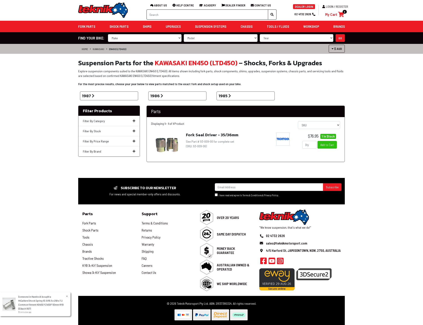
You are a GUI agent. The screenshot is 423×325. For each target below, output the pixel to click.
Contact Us (149, 272)
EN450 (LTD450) (117, 48)
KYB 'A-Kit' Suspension (97, 265)
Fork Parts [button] (86, 26)
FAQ (144, 258)
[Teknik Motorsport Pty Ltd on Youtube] (272, 262)
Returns (147, 230)
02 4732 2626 (302, 14)
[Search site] (272, 14)
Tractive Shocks (93, 258)
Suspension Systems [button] (210, 26)
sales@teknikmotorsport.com (286, 243)
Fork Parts (89, 223)
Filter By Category (94, 121)
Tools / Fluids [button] (278, 26)
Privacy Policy (271, 195)
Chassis (87, 244)
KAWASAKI (98, 48)
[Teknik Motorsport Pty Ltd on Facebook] (263, 262)
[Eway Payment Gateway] (277, 279)
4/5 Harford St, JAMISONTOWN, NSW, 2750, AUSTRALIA (303, 250)
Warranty (148, 244)
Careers (147, 265)
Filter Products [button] (97, 110)
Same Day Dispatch (231, 234)
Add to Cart (327, 145)
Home (85, 48)
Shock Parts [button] (118, 26)
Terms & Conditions (252, 195)
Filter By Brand (92, 151)
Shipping (148, 251)
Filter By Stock (92, 131)
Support (150, 214)
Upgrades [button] (173, 26)
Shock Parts (90, 230)
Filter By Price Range (96, 141)
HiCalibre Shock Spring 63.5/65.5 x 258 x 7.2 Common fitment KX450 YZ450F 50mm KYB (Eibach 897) (41, 304)
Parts (87, 214)
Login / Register (337, 6)
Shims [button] (147, 26)
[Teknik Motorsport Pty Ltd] (103, 10)
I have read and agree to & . (248, 195)
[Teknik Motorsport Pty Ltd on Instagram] (280, 262)
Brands (87, 251)
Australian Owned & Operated (233, 267)
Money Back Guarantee (226, 250)
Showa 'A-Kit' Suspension (99, 272)
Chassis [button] (246, 26)
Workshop (311, 26)
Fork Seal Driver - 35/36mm (212, 135)
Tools (85, 237)
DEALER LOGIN (304, 6)
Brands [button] (339, 26)
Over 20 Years (228, 217)
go (340, 38)
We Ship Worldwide (232, 284)
